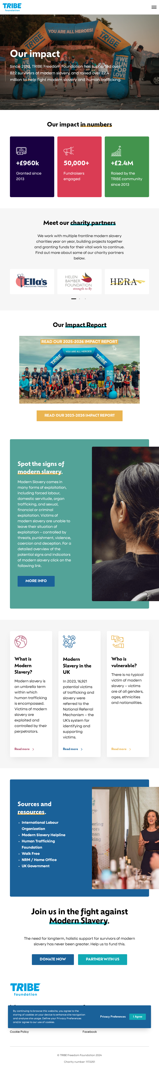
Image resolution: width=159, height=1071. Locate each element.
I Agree (137, 1016)
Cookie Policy (19, 1032)
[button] (73, 298)
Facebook (90, 1032)
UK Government (35, 866)
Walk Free (31, 854)
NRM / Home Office (39, 860)
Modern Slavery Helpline (43, 835)
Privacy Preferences (113, 1016)
